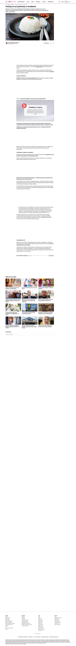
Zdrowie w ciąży (40, 622)
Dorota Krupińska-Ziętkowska (13, 42)
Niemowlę (38, 1)
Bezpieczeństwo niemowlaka (26, 623)
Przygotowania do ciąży (41, 629)
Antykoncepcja (40, 630)
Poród (32, 1)
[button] (62, 1)
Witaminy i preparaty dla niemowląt (27, 624)
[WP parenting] (12, 2)
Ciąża (28, 1)
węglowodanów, (39, 66)
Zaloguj (66, 1)
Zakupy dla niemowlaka (25, 625)
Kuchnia (6, 629)
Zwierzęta (6, 625)
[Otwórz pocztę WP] (59, 2)
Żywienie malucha (57, 621)
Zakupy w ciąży (40, 625)
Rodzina (6, 616)
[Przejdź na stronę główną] (7, 2)
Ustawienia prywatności (53, 636)
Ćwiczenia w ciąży (40, 624)
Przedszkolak (50, 1)
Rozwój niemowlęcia (24, 621)
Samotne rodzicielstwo (8, 622)
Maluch (43, 1)
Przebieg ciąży (40, 621)
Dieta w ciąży (40, 623)
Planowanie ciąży (20, 1)
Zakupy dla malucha (57, 624)
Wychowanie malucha (58, 622)
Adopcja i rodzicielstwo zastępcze (10, 623)
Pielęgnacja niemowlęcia (25, 622)
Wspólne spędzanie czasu (9, 624)
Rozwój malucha (57, 623)
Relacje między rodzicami (8, 621)
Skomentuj (47, 43)
